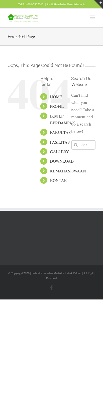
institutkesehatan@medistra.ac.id (66, 4)
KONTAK (58, 180)
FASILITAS (60, 142)
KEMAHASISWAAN (68, 170)
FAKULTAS (60, 132)
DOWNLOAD (62, 161)
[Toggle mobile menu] (93, 17)
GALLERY (59, 151)
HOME (56, 96)
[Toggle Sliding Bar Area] (98, 4)
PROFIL (57, 106)
